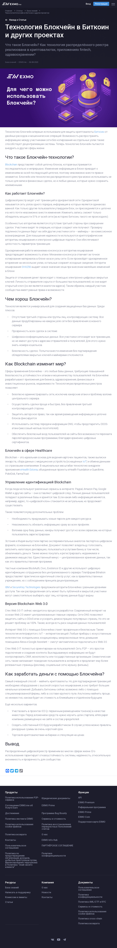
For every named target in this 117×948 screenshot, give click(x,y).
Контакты (10, 840)
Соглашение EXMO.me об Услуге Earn (19, 806)
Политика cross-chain (90, 919)
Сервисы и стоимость (54, 819)
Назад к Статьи (17, 20)
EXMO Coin (84, 817)
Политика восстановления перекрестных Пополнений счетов (56, 826)
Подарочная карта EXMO (91, 822)
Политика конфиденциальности (54, 854)
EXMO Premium (86, 802)
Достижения (12, 813)
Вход (88, 4)
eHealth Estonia (29, 469)
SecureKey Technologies (26, 587)
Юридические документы (56, 798)
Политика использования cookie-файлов (19, 825)
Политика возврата (16, 834)
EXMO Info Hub (50, 840)
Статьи (9, 902)
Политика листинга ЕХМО (19, 819)
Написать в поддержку (18, 892)
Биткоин (99, 131)
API (80, 798)
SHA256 (26, 266)
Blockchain (11, 164)
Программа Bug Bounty (54, 813)
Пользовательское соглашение (15, 847)
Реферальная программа (92, 807)
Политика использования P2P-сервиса (22, 799)
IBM (7, 587)
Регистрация (101, 4)
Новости (46, 892)
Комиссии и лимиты (16, 897)
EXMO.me (22, 62)
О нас (45, 834)
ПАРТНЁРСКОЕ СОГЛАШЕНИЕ (57, 846)
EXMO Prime (48, 805)
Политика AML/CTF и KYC (92, 902)
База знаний (10, 62)
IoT (84, 461)
